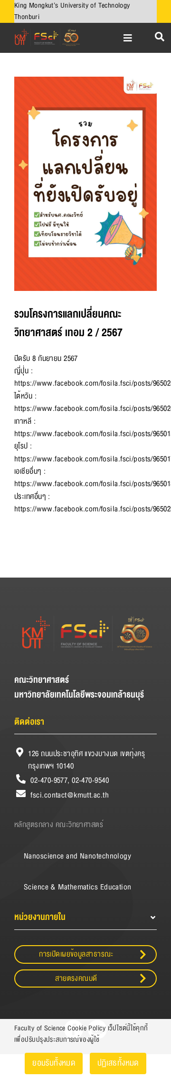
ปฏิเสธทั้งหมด (118, 1063)
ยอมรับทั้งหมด (53, 1063)
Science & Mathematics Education (78, 887)
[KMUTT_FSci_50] (47, 30)
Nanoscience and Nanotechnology (77, 856)
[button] (85, 917)
